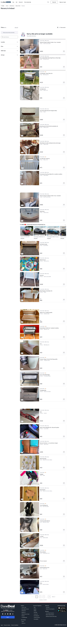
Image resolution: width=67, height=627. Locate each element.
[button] (27, 2)
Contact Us (36, 614)
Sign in (8, 617)
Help (34, 607)
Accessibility (36, 619)
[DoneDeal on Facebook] (2, 614)
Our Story (47, 607)
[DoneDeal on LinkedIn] (10, 614)
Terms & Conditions (14, 625)
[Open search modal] (48, 2)
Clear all (16, 27)
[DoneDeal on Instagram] (12, 614)
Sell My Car (24, 612)
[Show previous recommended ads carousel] (63, 224)
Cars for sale (24, 607)
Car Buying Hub (24, 617)
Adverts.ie (23, 623)
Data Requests (36, 615)
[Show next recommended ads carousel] (65, 224)
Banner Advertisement (50, 614)
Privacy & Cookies (7, 625)
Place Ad (54, 2)
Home (7, 5)
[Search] (2, 37)
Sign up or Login (63, 2)
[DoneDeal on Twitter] (5, 614)
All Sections (12, 5)
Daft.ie (23, 621)
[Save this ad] (64, 51)
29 (49, 596)
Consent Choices (37, 617)
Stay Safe (35, 612)
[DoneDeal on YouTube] (7, 614)
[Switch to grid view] (58, 27)
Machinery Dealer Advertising (51, 616)
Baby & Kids (18, 5)
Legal (2, 625)
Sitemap (23, 615)
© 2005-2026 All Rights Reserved (60, 624)
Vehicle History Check (25, 614)
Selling (35, 610)
